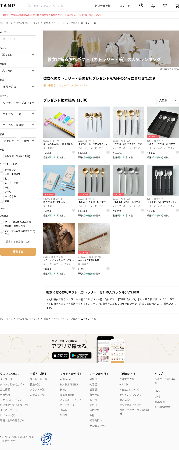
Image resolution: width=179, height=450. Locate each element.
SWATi (63, 410)
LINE (157, 396)
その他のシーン (98, 425)
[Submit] (30, 5)
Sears (63, 389)
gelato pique (67, 394)
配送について (126, 399)
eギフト (123, 384)
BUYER (63, 415)
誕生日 (93, 379)
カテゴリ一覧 (37, 394)
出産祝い (94, 389)
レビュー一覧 (7, 415)
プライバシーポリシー (12, 399)
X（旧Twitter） (163, 406)
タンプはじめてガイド (12, 384)
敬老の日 (94, 394)
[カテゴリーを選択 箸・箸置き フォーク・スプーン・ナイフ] (18, 125)
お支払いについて (129, 389)
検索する (18, 251)
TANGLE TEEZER (69, 384)
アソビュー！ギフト (71, 399)
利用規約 (5, 394)
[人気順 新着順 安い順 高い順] (167, 100)
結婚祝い (94, 384)
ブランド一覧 (37, 389)
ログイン (125, 5)
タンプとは (6, 379)
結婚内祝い (96, 420)
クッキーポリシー (10, 410)
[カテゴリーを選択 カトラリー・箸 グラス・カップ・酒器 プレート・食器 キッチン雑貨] (18, 113)
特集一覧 (35, 384)
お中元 (93, 399)
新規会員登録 (102, 5)
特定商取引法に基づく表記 (14, 405)
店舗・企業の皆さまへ (12, 420)
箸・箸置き (49, 85)
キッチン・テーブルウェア (64, 22)
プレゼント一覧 (38, 379)
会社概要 (5, 389)
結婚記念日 (96, 410)
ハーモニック (67, 405)
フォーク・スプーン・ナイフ (75, 85)
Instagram (160, 401)
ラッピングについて (130, 394)
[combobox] (55, 5)
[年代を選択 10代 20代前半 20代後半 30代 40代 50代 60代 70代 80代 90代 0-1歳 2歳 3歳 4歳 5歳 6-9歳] (18, 86)
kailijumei (65, 379)
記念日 (93, 405)
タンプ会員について (130, 405)
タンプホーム (6, 22)
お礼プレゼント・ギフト (28, 22)
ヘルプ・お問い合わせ (166, 380)
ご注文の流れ (126, 379)
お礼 (92, 415)
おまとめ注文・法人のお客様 (134, 411)
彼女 (46, 22)
